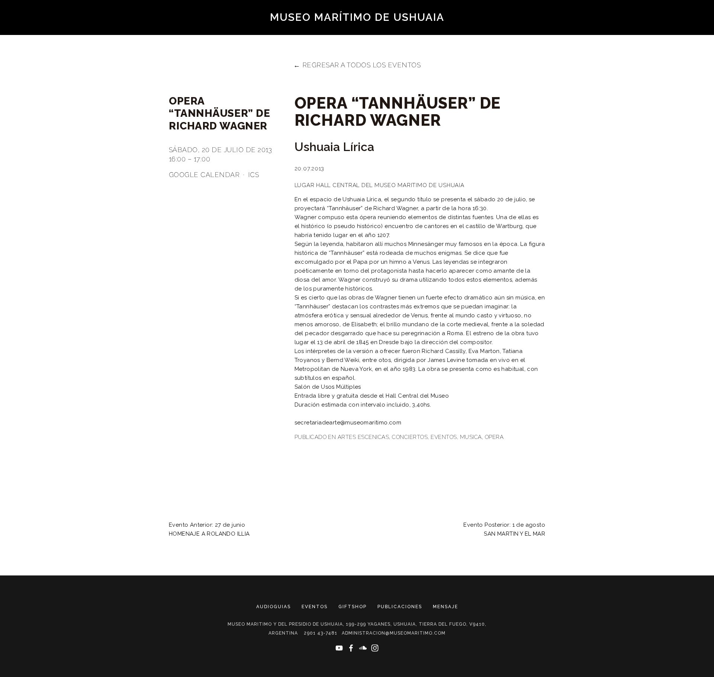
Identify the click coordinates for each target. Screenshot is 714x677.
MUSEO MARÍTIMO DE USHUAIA (357, 17)
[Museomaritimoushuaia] (363, 648)
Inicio (502, 43)
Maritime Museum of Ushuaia (231, 30)
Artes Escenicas (363, 437)
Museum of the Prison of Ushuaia (108, 30)
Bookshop (549, 30)
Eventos (444, 437)
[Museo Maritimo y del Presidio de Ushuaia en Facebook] (351, 648)
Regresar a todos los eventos (361, 65)
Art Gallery (440, 30)
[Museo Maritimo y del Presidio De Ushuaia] (339, 648)
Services (487, 56)
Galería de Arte (451, 43)
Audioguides (497, 30)
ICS (253, 175)
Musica (471, 437)
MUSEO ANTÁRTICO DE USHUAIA (227, 43)
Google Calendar (204, 175)
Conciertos (410, 437)
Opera (494, 437)
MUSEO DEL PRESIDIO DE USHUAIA (107, 43)
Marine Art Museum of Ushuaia (350, 30)
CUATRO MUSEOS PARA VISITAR (575, 43)
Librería (358, 56)
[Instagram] (375, 648)
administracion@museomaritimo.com (394, 633)
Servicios (655, 43)
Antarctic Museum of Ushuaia (277, 56)
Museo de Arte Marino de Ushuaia (350, 43)
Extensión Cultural (422, 56)
